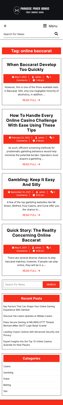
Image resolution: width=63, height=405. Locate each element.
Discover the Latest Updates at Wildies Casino (27, 316)
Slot (5, 391)
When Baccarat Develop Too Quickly (31, 67)
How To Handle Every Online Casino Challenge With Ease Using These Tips (31, 123)
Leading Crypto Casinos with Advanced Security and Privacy (31, 333)
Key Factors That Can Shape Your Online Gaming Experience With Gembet (29, 308)
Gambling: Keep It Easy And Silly (31, 182)
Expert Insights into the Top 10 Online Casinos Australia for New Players (27, 343)
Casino (6, 366)
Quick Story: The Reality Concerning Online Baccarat (31, 235)
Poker (6, 378)
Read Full (31, 101)
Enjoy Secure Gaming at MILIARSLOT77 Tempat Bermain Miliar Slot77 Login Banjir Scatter (28, 324)
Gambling (8, 372)
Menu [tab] (53, 26)
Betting (7, 384)
